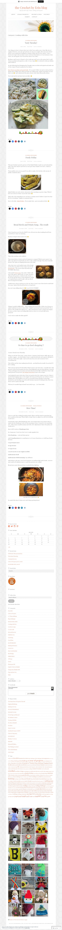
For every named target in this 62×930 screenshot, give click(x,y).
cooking (30, 768)
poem (28, 784)
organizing (44, 782)
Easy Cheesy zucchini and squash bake (18, 70)
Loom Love (10, 648)
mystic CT (42, 781)
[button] (22, 89)
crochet (11, 771)
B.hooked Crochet (12, 712)
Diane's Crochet (11, 728)
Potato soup (17, 272)
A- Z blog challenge (12, 616)
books (9, 765)
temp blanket (14, 792)
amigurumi (46, 758)
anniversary (51, 758)
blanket (32, 763)
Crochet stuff (11, 629)
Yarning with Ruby (12, 720)
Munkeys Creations (12, 738)
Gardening (10, 637)
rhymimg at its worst (11, 787)
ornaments (48, 782)
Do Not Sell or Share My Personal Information (38, 923)
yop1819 (48, 796)
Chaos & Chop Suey (12, 733)
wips (30, 794)
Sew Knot (10, 725)
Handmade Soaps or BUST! (14, 730)
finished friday (29, 773)
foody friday (44, 773)
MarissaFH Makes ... (12, 744)
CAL (43, 767)
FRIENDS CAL (11, 634)
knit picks (44, 776)
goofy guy (31, 775)
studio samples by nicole (26, 790)
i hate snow (26, 776)
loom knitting (42, 778)
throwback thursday (45, 792)
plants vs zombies (23, 784)
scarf (16, 787)
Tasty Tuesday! (31, 43)
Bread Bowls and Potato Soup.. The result (31, 224)
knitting (11, 779)
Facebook (12, 589)
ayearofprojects (47, 761)
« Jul (9, 547)
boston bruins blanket (38, 765)
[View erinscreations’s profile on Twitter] (12, 526)
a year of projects (35, 761)
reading (25, 786)
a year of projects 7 (24, 763)
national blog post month (14, 782)
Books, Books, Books (12, 621)
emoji (47, 771)
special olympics (15, 789)
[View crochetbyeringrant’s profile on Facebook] (9, 526)
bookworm (14, 765)
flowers (37, 773)
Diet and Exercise (12, 632)
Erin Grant (29, 46)
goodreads (26, 775)
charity (21, 768)
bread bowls (11, 268)
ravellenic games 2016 (13, 785)
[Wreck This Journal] (52, 690)
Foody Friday (31, 157)
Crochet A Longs (36, 14)
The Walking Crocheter (13, 746)
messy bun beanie (36, 781)
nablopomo (49, 781)
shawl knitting (20, 787)
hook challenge (17, 776)
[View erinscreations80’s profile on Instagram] (15, 526)
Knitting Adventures (12, 645)
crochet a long (19, 771)
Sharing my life (11, 664)
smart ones (47, 787)
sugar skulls (34, 790)
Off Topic (10, 659)
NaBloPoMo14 (37, 405)
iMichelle (10, 741)
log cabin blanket (35, 778)
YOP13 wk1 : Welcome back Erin (15, 553)
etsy (18, 773)
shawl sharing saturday (40, 787)
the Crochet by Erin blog (31, 8)
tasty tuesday (43, 790)
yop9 (34, 796)
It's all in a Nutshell (12, 722)
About (13, 14)
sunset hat (39, 790)
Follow (11, 601)
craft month (46, 768)
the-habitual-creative (12, 717)
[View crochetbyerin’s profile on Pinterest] (17, 526)
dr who (43, 771)
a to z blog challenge (13, 761)
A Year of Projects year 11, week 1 (15, 561)
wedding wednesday (21, 794)
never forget (22, 782)
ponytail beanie (39, 784)
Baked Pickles (20, 201)
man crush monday (15, 781)
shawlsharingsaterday (31, 787)
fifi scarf (23, 773)
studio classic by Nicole (16, 790)
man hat (22, 781)
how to (22, 776)
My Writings (11, 653)
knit (41, 776)
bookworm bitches (22, 765)
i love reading (32, 776)
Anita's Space (11, 752)
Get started (41, 1)
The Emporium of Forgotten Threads (16, 701)
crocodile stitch (32, 771)
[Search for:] (31, 571)
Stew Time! (31, 408)
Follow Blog (13, 595)
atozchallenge (23, 761)
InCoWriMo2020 (12, 643)
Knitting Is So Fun (12, 706)
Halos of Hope (40, 775)
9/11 (11, 758)
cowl (43, 768)
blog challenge (39, 763)
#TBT (9, 758)
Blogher (51, 763)
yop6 (24, 796)
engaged (50, 771)
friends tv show (14, 775)
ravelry (21, 785)
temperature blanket (22, 792)
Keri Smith (11, 688)
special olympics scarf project (26, 789)
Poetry (9, 661)
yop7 (27, 796)
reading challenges (40, 786)
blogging (45, 763)
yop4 (16, 796)
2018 (43, 758)
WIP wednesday (36, 794)
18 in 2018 (10, 610)
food (40, 773)
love (9, 781)
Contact (34, 16)
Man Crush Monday (12, 651)
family (20, 773)
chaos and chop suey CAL (14, 768)
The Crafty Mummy (12, 749)
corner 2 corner (36, 768)
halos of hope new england (47, 775)
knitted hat (48, 776)
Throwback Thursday (13, 556)
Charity (27, 16)
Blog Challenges (11, 618)
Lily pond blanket (26, 779)
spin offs (34, 789)
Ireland (37, 776)
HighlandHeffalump (12, 704)
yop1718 (43, 796)
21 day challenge (31, 758)
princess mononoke (46, 784)
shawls (25, 787)
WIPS (9, 675)
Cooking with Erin (31, 40)
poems (30, 784)
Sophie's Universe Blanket (14, 667)
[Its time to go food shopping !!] (31, 338)
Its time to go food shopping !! (31, 345)
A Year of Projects (22, 14)
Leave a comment (37, 46)
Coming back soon (12, 559)
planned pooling (16, 784)
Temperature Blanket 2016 (14, 669)
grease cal (35, 775)
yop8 (30, 796)
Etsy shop (47, 14)
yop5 (20, 796)
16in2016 (21, 758)
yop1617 (38, 796)
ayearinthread (11, 736)
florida (34, 773)
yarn (13, 796)
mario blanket (28, 781)
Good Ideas (10, 640)
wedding (14, 794)
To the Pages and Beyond (13, 714)
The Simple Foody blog (28, 372)
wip (28, 794)
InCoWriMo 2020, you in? (14, 564)
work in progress (46, 794)
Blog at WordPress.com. (16, 923)
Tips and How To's (12, 672)
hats (9, 776)
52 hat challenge (38, 758)
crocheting (25, 771)
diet (37, 771)
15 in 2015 (16, 758)
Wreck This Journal (12, 687)
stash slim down (41, 789)
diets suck (40, 771)
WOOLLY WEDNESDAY (13, 709)
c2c (18, 767)
